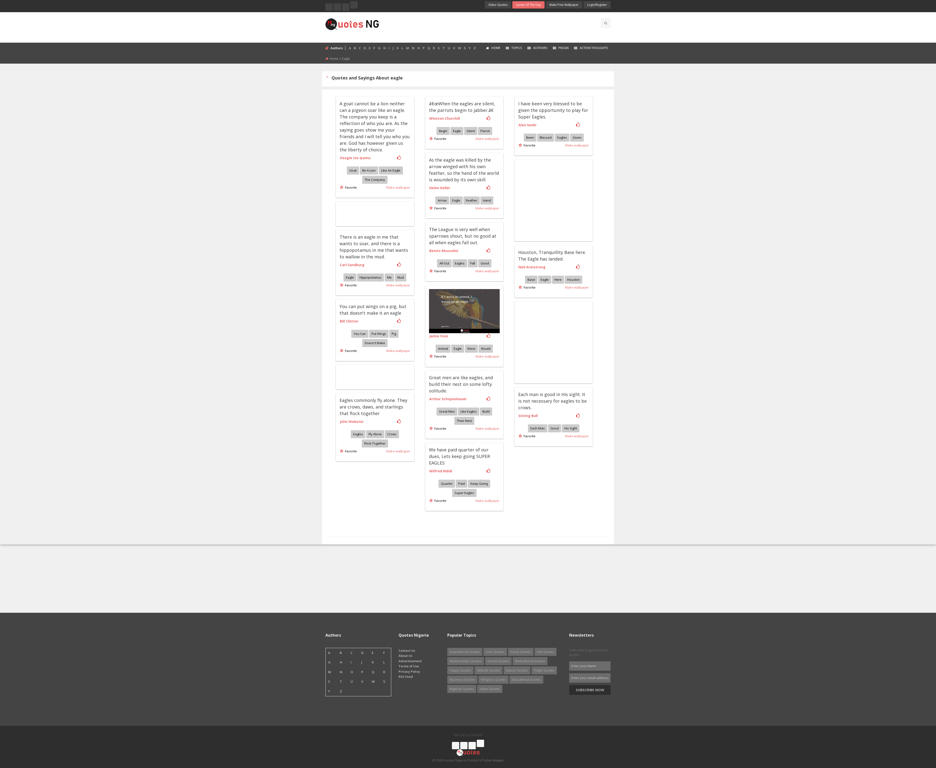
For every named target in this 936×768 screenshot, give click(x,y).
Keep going (479, 483)
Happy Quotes (460, 670)
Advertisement (410, 661)
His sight (570, 428)
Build (486, 411)
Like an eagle (390, 170)
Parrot (485, 131)
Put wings (378, 333)
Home (495, 48)
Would (485, 348)
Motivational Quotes (530, 661)
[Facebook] (329, 7)
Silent (471, 131)
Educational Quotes (526, 679)
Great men (447, 411)
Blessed (546, 137)
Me (389, 277)
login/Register (597, 5)
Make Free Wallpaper (564, 5)
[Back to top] (920, 737)
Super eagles (464, 493)
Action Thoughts (594, 48)
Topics (516, 48)
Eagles (562, 137)
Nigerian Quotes (462, 689)
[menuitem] (493, 48)
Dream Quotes (498, 661)
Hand (487, 200)
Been (530, 137)
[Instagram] (345, 7)
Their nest (464, 420)
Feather (471, 200)
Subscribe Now (590, 690)
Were (471, 348)
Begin (443, 131)
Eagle (457, 131)
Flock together (375, 443)
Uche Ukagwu (493, 760)
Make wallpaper (398, 187)
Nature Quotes (517, 670)
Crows (392, 434)
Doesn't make (375, 343)
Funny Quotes (520, 652)
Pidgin (563, 48)
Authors (540, 48)
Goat (353, 170)
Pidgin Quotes (544, 670)
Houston (573, 279)
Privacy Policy (409, 671)
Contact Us (407, 650)
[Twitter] (337, 7)
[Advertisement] (487, 27)
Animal (443, 348)
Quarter (447, 483)
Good (485, 263)
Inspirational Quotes (465, 652)
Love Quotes (495, 652)
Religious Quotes (493, 679)
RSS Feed (406, 676)
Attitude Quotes (488, 670)
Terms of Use (409, 666)
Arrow (442, 200)
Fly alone (375, 434)
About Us (405, 655)
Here (558, 279)
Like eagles (468, 411)
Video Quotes (497, 5)
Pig (394, 333)
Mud (400, 277)
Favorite (350, 187)
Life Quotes (545, 652)
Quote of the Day (528, 5)
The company (375, 179)
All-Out (444, 263)
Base (531, 279)
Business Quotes (462, 679)
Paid (461, 483)
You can (360, 333)
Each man (537, 428)
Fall (472, 263)
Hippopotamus (370, 277)
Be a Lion (369, 170)
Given (577, 137)
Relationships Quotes (466, 661)
